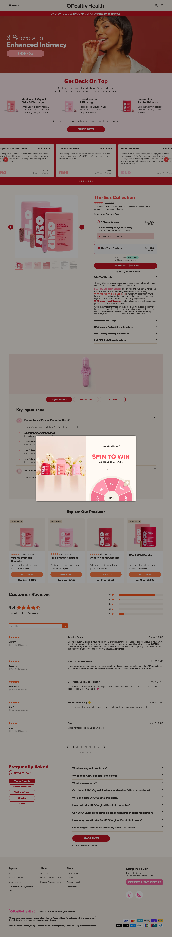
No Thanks (111, 469)
